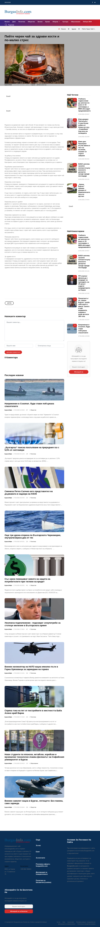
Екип (38, 852)
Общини (56, 21)
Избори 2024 (87, 21)
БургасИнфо (8, 84)
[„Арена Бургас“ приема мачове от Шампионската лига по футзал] (72, 188)
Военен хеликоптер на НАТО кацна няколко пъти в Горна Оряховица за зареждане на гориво (31, 668)
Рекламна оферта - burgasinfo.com (85, 922)
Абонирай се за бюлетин (18, 911)
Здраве (33, 84)
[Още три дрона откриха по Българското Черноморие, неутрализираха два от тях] (34, 521)
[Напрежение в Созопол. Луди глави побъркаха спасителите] (34, 390)
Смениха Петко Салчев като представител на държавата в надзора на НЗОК (29, 492)
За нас (38, 845)
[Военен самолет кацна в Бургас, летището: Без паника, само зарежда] (34, 787)
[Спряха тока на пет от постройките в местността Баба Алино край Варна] (34, 696)
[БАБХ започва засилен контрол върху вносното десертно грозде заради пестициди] (72, 168)
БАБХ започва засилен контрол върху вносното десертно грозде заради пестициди (84, 170)
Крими (47, 21)
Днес (14, 21)
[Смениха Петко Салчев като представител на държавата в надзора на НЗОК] (34, 477)
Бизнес (40, 21)
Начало (7, 21)
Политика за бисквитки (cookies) (86, 924)
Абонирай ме (78, 372)
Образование (75, 21)
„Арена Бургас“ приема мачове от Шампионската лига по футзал (84, 190)
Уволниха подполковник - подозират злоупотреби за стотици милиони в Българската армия (32, 624)
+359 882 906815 (25, 869)
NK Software (43, 922)
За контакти (40, 858)
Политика (21, 21)
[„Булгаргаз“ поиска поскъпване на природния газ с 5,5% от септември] (34, 433)
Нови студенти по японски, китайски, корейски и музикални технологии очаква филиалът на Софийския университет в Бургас (34, 757)
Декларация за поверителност (66, 924)
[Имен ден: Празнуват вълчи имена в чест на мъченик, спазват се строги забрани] (72, 146)
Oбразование (34, 763)
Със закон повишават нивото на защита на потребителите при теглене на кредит (27, 580)
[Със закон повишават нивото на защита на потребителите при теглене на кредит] (34, 565)
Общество (31, 21)
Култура (65, 21)
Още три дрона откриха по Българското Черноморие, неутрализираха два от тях (33, 536)
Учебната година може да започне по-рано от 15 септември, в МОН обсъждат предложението (84, 105)
